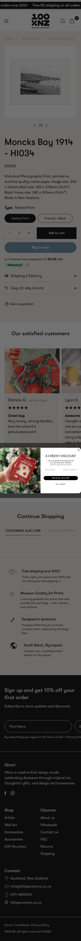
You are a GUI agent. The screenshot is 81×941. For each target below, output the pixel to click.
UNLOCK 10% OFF (61, 478)
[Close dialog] (78, 450)
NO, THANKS (61, 484)
